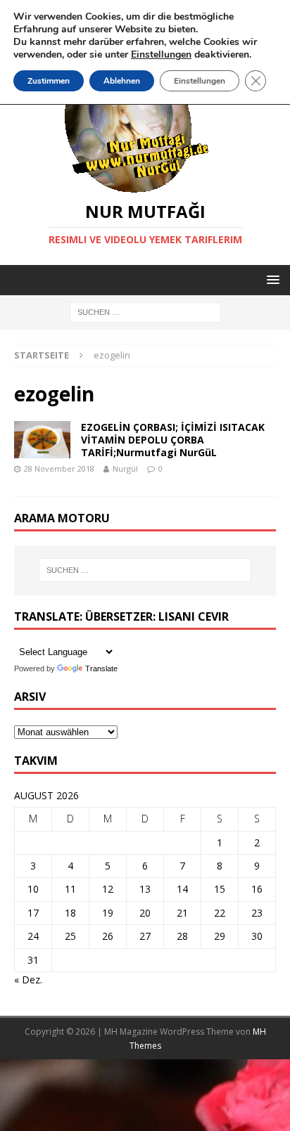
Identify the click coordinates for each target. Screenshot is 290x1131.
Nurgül (125, 468)
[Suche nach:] (145, 311)
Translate (101, 668)
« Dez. (28, 979)
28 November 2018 (59, 468)
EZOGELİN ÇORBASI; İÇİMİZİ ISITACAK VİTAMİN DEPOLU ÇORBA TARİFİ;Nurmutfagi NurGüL (173, 439)
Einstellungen (199, 80)
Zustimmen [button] (48, 80)
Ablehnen (121, 80)
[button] (270, 279)
